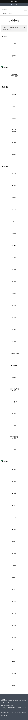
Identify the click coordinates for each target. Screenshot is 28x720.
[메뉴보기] (25, 9)
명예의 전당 (10, 13)
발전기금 (5, 13)
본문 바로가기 (14, 1)
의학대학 (4, 9)
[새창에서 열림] (14, 4)
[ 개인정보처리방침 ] (4, 708)
